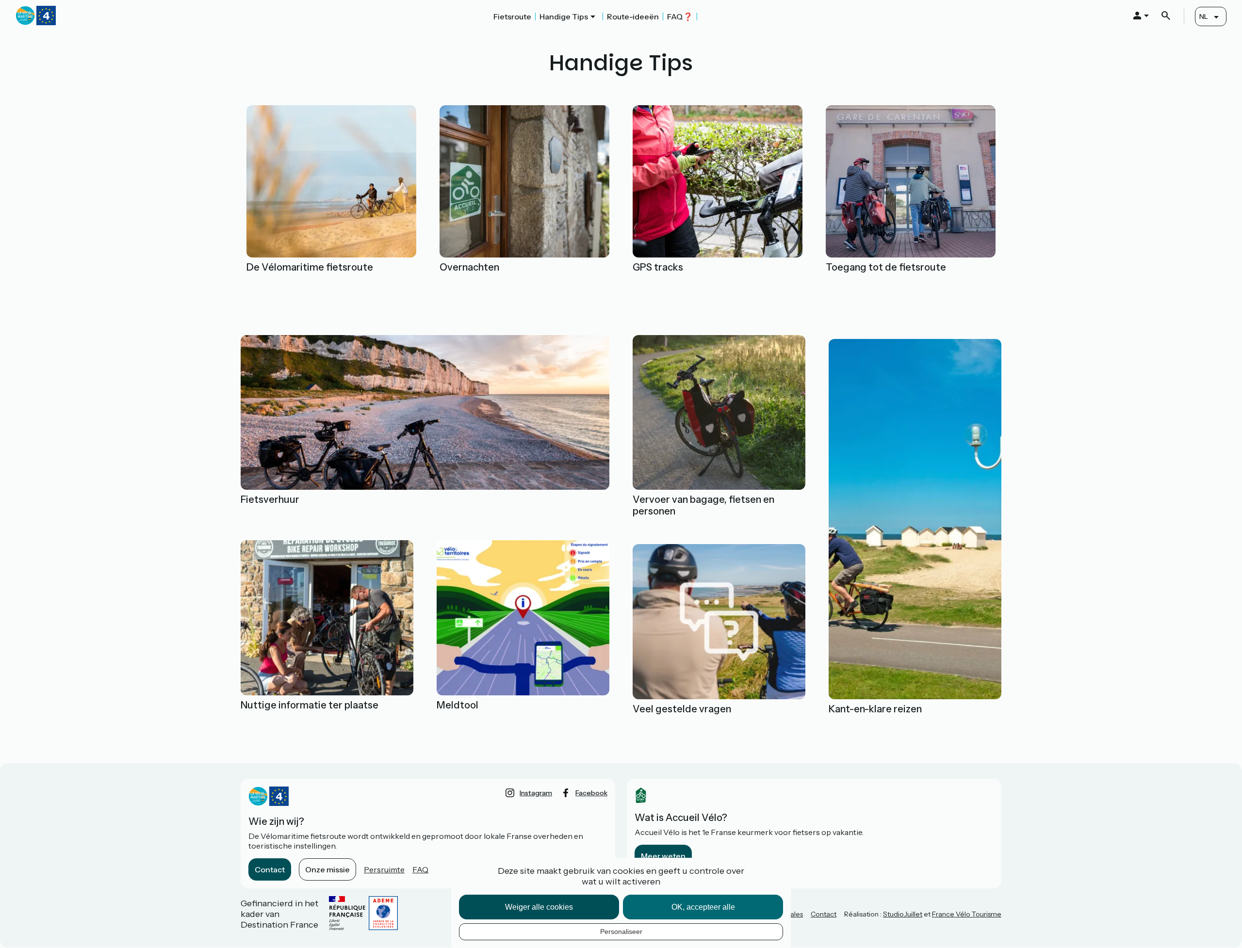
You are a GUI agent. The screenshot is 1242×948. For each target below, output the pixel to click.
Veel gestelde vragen (682, 709)
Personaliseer (621, 931)
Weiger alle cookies (539, 907)
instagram (536, 792)
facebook (591, 792)
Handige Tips (563, 16)
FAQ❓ (680, 16)
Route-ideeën (633, 16)
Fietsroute (512, 16)
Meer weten (663, 856)
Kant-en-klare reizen (875, 709)
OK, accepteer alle (703, 907)
